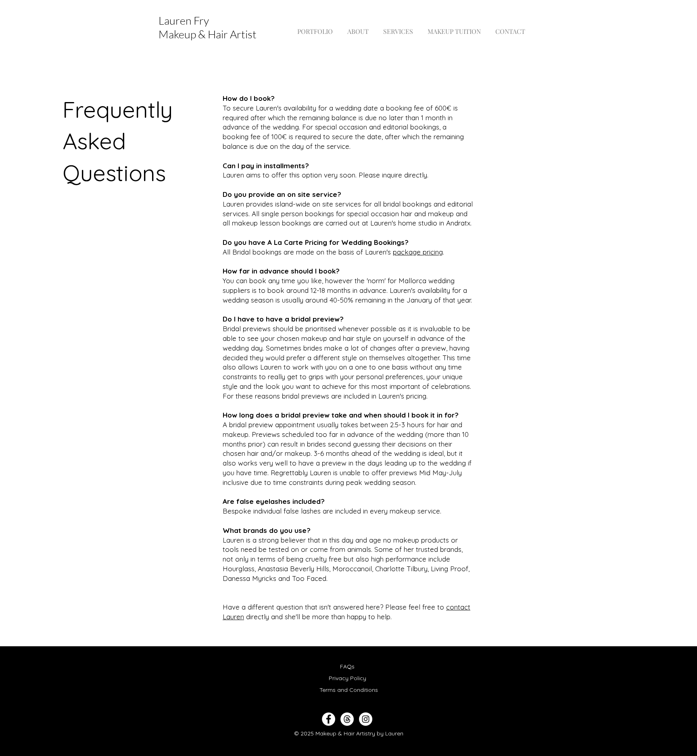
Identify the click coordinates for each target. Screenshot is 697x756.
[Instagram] (365, 719)
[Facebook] (328, 719)
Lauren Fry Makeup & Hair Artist (208, 27)
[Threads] (347, 719)
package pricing (418, 252)
